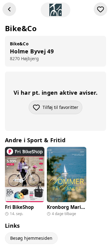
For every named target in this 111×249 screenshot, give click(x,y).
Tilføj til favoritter (62, 108)
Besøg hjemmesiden (31, 238)
